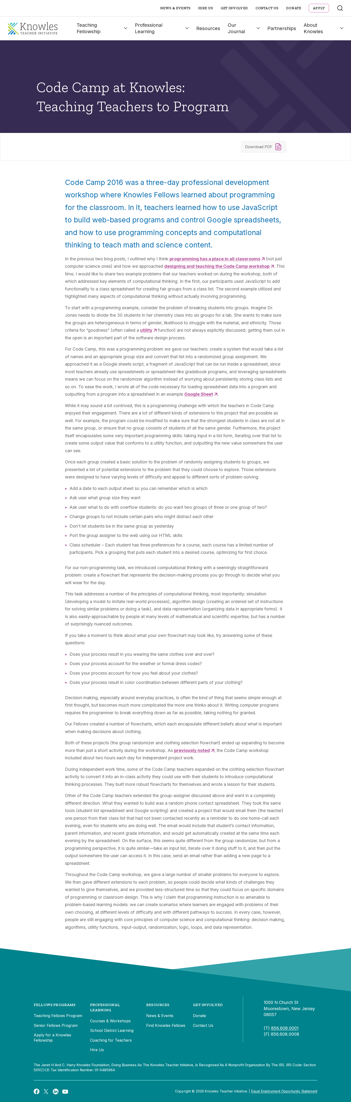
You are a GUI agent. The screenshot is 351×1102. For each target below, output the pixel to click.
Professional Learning (148, 28)
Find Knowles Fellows (165, 1025)
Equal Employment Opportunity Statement (284, 1091)
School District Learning (111, 1030)
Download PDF (258, 146)
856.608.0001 (284, 1028)
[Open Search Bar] (340, 8)
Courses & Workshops (110, 1020)
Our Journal (236, 28)
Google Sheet (198, 394)
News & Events (175, 8)
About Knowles (313, 28)
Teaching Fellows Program (58, 1015)
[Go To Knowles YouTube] (65, 1091)
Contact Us (267, 8)
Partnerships (281, 28)
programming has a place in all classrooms (215, 258)
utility (146, 330)
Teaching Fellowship (89, 28)
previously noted (192, 750)
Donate (293, 8)
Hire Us (205, 8)
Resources (208, 28)
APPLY (319, 8)
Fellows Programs (55, 1004)
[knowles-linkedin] (55, 1091)
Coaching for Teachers (111, 1040)
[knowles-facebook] (36, 1091)
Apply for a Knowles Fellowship (52, 1038)
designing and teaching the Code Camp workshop (217, 266)
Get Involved (234, 8)
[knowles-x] (46, 1091)
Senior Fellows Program (56, 1025)
